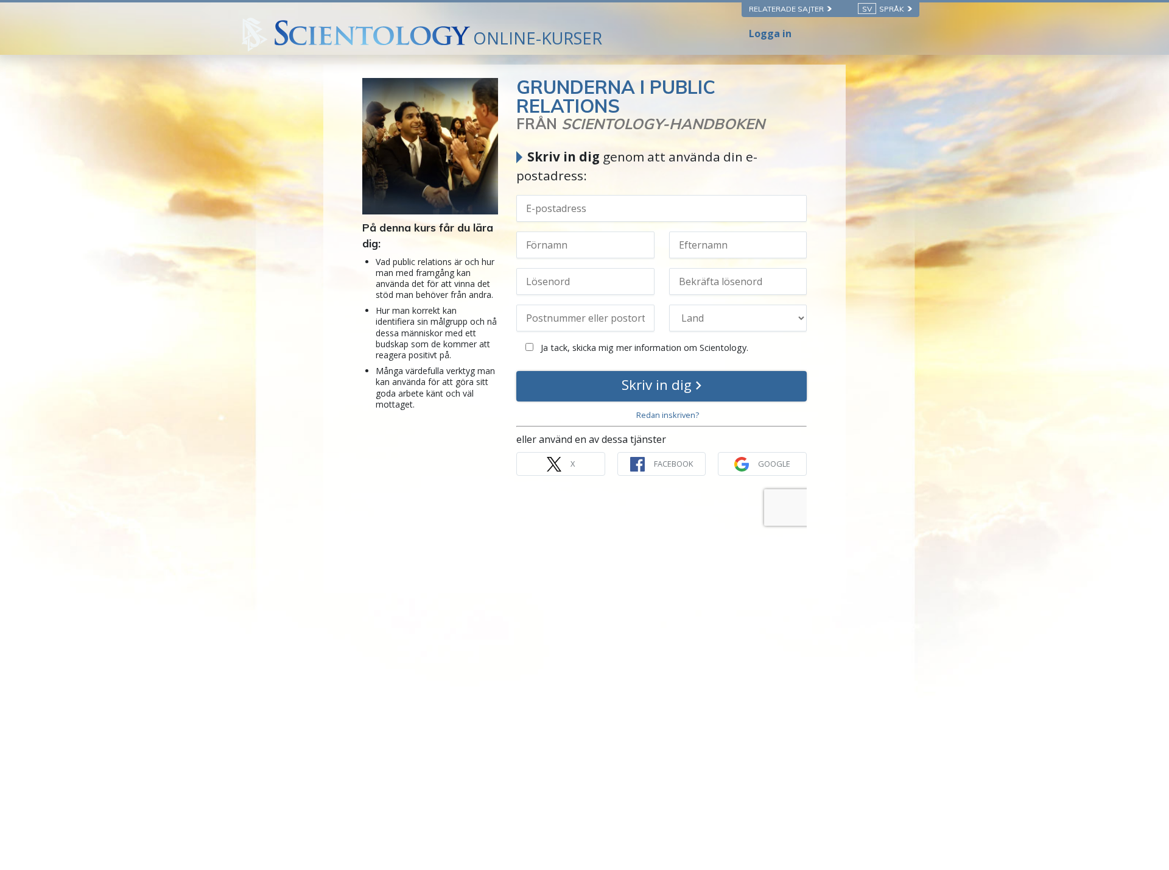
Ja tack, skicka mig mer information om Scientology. (643, 347)
